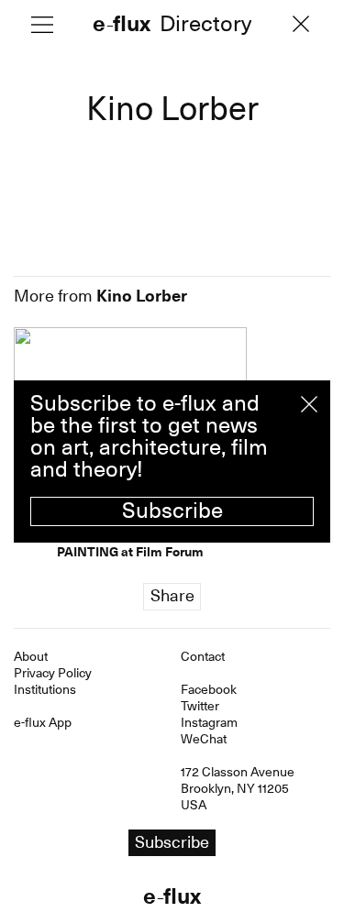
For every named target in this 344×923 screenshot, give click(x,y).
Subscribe (172, 510)
